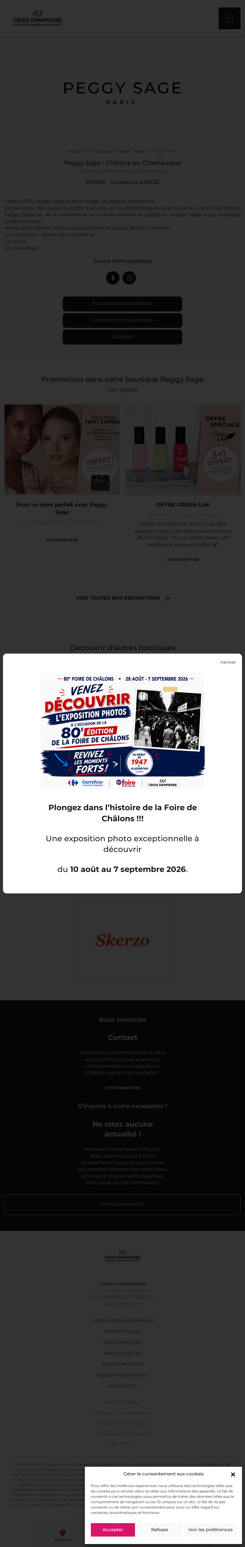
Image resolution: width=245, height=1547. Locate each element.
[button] (233, 1474)
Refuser (160, 1530)
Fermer (228, 663)
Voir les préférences (210, 1530)
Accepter (112, 1530)
